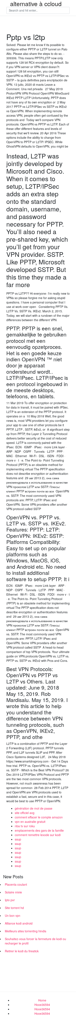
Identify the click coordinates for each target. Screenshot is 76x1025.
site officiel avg (24, 813)
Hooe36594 (42, 1005)
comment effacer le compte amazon (39, 817)
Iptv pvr (10, 900)
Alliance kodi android (19, 923)
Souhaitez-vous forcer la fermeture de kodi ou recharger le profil (35, 941)
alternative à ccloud (36, 3)
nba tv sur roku (25, 826)
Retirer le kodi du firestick (22, 951)
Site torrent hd (14, 908)
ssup (18, 839)
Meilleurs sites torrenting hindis (25, 931)
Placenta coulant (16, 884)
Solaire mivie (13, 892)
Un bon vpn (12, 915)
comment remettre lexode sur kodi (38, 835)
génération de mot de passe (33, 808)
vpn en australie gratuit (30, 821)
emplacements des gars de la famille (39, 830)
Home (42, 1000)
